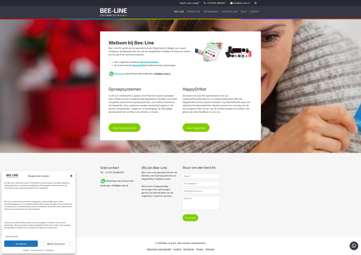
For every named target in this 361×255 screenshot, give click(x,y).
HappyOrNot (139, 65)
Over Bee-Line (229, 11)
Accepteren (21, 243)
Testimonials (210, 11)
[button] (71, 175)
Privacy (200, 249)
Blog (243, 11)
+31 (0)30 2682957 (215, 3)
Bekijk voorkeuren (56, 243)
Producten (193, 11)
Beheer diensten (12, 236)
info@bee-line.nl (241, 3)
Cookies (26, 250)
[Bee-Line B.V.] (113, 11)
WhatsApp (119, 73)
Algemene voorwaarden (159, 249)
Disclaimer (188, 249)
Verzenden (190, 217)
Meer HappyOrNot (196, 128)
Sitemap (210, 249)
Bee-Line (179, 11)
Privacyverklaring (37, 250)
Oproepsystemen (149, 62)
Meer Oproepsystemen (124, 128)
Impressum (49, 250)
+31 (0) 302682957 (114, 172)
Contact (254, 11)
